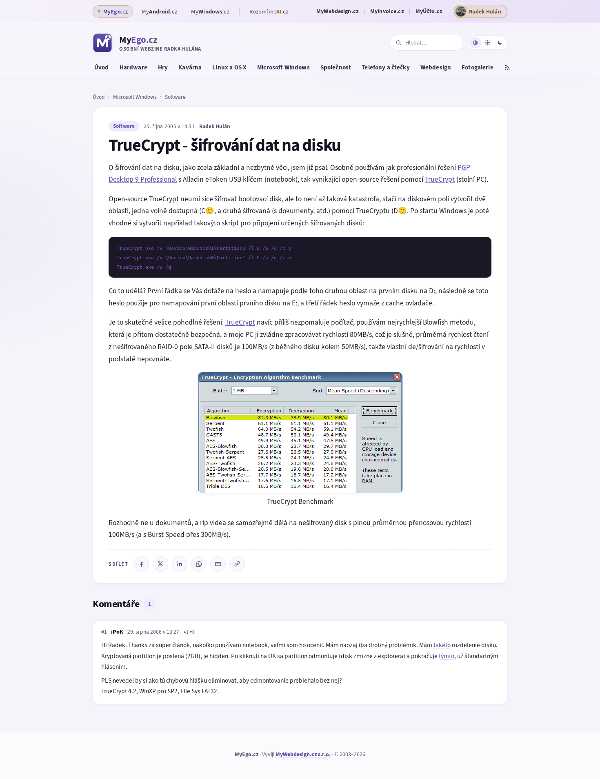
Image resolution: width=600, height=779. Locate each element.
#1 (104, 632)
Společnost (335, 67)
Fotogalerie (477, 67)
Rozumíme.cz (269, 11)
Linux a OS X (229, 67)
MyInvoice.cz (387, 11)
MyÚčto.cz (429, 11)
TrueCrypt (440, 179)
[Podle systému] (475, 42)
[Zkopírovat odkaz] (237, 564)
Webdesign (435, 67)
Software (175, 96)
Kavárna (190, 67)
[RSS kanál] (507, 68)
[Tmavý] (499, 42)
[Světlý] (487, 42)
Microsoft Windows (283, 67)
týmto (446, 656)
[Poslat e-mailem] (218, 564)
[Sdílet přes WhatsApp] (199, 564)
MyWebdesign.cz (337, 11)
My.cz (159, 11)
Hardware (133, 67)
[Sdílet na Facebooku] (141, 564)
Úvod (101, 67)
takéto (442, 645)
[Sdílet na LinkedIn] (179, 564)
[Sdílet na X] (160, 564)
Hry (163, 67)
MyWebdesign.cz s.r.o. (303, 754)
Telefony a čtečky (386, 67)
